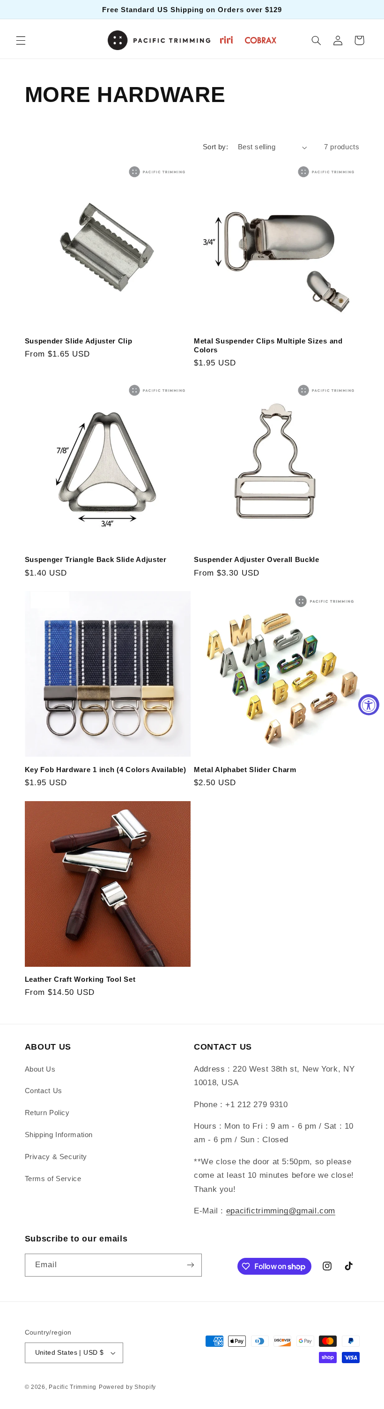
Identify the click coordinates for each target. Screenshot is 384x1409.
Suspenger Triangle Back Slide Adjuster (96, 559)
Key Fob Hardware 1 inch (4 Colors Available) (105, 770)
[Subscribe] (190, 1265)
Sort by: (215, 147)
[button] (20, 40)
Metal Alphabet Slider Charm (245, 770)
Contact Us (43, 1091)
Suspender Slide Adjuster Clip (79, 341)
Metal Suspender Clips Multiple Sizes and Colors (268, 345)
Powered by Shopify (127, 1387)
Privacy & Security (56, 1157)
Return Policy (47, 1113)
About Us (40, 1069)
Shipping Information (59, 1135)
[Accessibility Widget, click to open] (368, 704)
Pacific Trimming (72, 1387)
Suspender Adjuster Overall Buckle (256, 559)
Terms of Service (53, 1179)
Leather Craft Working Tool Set (80, 979)
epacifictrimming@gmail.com (280, 1210)
